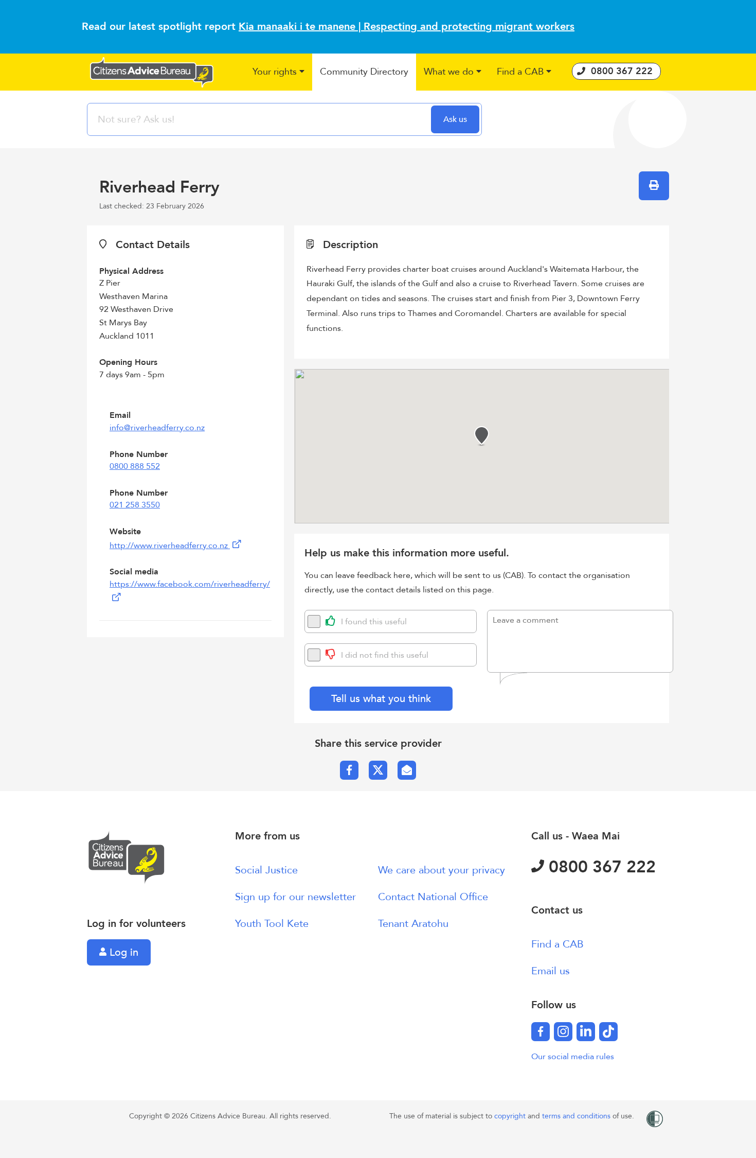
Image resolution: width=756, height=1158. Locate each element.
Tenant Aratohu (413, 924)
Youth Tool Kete (272, 924)
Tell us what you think (381, 699)
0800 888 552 (135, 466)
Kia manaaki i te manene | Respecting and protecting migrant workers (406, 26)
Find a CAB (557, 944)
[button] (278, 72)
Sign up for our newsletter (295, 897)
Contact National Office (433, 897)
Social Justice (266, 870)
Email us (550, 971)
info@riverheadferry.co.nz (157, 427)
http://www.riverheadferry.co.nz (170, 545)
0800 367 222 (600, 867)
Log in (122, 952)
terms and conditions (577, 1116)
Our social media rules (572, 1056)
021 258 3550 (135, 505)
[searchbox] (260, 119)
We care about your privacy (441, 870)
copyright (511, 1116)
